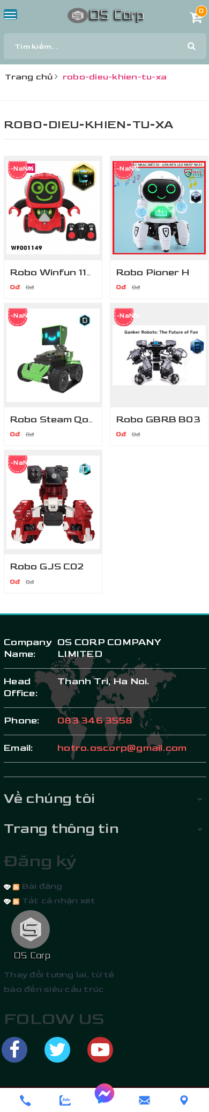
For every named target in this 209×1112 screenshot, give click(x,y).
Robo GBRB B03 (158, 419)
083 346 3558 (94, 720)
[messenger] (104, 1100)
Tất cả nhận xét (57, 901)
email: (19, 747)
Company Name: (25, 648)
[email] (144, 1100)
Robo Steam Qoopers (64, 419)
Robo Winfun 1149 (55, 272)
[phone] (25, 1100)
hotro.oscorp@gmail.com (122, 747)
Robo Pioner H (152, 272)
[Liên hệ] (184, 1100)
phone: (22, 720)
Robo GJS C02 (47, 566)
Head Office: (21, 687)
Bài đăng (40, 886)
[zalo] (65, 1100)
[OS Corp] (105, 14)
